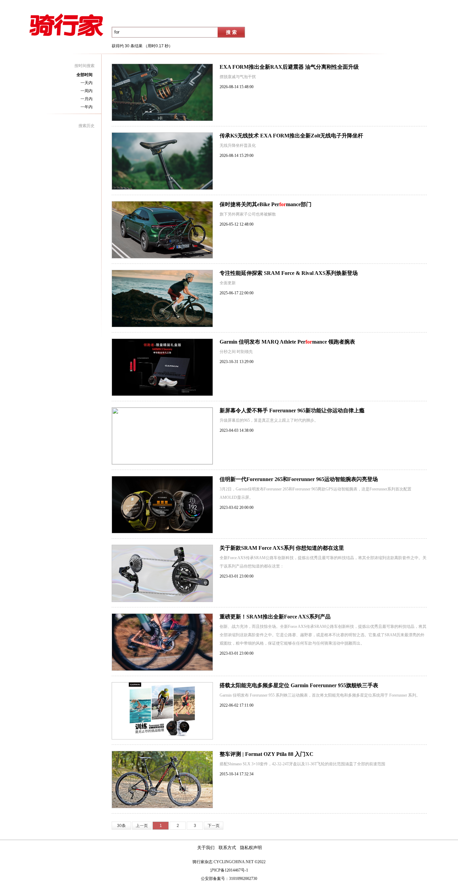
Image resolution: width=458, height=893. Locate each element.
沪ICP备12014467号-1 (229, 870)
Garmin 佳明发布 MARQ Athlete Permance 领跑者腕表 (287, 342)
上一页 (142, 825)
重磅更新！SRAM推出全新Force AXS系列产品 (275, 616)
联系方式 (227, 847)
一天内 (86, 82)
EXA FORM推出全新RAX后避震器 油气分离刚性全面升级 (289, 67)
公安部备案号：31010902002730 (229, 878)
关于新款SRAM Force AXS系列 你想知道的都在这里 (282, 548)
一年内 (86, 107)
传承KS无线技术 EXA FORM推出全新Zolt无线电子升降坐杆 (291, 135)
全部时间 (84, 74)
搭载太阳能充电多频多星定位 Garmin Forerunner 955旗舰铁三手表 (299, 685)
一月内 (86, 99)
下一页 (214, 825)
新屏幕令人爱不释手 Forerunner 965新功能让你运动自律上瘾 (292, 410)
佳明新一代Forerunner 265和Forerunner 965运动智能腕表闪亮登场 (299, 479)
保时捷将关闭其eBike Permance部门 (265, 204)
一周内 (86, 90)
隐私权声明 (251, 847)
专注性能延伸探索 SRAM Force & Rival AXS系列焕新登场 (289, 273)
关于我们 (206, 847)
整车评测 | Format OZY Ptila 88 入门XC (266, 754)
